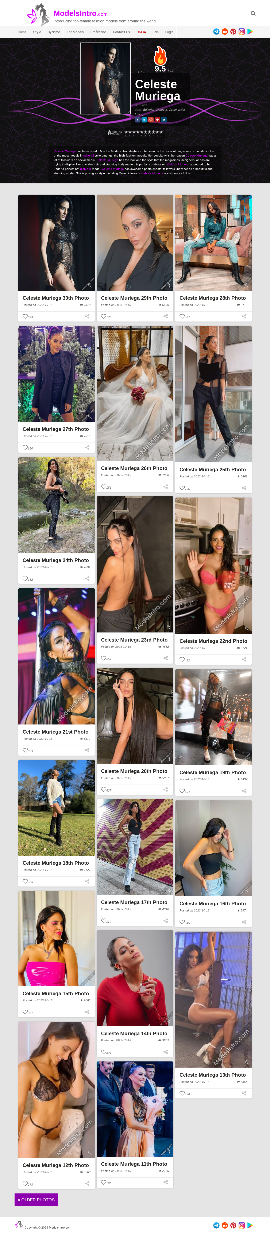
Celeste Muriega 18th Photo (56, 863)
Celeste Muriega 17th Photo (134, 902)
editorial (88, 155)
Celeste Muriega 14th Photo (134, 1033)
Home (22, 32)
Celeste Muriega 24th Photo (56, 560)
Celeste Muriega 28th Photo (213, 298)
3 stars (153, 132)
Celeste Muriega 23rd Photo (134, 640)
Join (156, 32)
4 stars (149, 132)
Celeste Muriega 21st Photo (56, 732)
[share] (137, 119)
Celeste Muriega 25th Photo (213, 469)
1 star (161, 132)
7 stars (137, 132)
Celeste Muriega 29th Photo (134, 298)
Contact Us (121, 32)
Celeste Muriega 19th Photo (213, 772)
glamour (85, 168)
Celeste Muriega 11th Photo (134, 1164)
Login (169, 32)
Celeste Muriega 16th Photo (213, 903)
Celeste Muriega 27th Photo (56, 429)
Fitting (139, 114)
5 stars (145, 132)
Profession (98, 32)
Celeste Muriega (157, 90)
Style (37, 32)
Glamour (161, 109)
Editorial (148, 109)
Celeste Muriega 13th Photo (213, 1075)
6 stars (141, 132)
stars (126, 132)
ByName (54, 32)
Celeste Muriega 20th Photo (134, 771)
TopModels (75, 32)
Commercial (177, 109)
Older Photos (37, 1199)
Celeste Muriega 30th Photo (56, 298)
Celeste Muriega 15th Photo (56, 993)
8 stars (134, 132)
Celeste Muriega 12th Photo (56, 1165)
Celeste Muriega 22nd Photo (213, 641)
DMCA (141, 32)
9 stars (130, 132)
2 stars (157, 132)
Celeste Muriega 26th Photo (134, 468)
